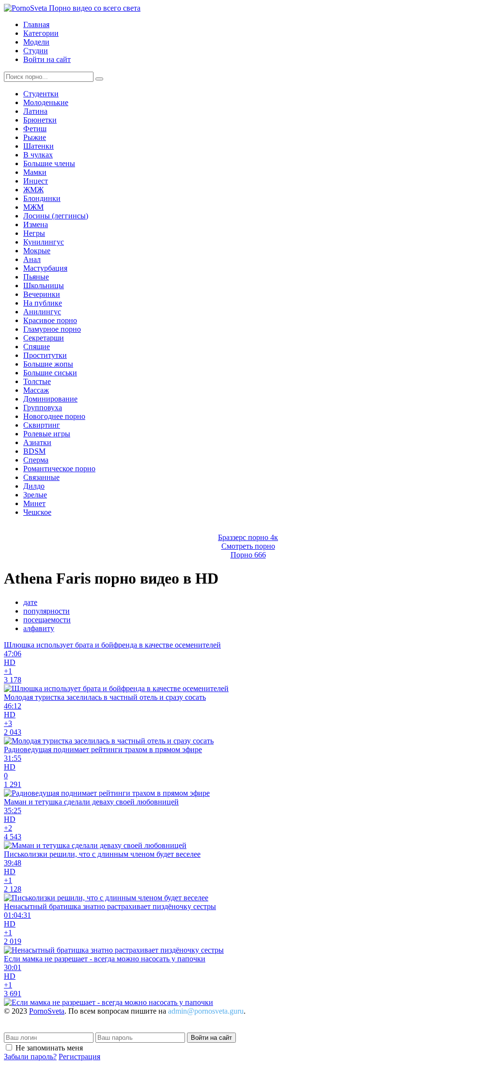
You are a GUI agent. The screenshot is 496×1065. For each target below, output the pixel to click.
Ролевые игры (46, 434)
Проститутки (45, 355)
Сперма (35, 460)
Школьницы (43, 285)
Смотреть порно (248, 546)
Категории (41, 33)
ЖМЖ (33, 189)
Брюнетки (40, 120)
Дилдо (34, 486)
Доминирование (50, 399)
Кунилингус (43, 242)
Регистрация (79, 1056)
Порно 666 (248, 555)
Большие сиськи (50, 373)
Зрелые (35, 495)
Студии (35, 50)
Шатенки (38, 146)
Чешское (37, 512)
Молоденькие (45, 102)
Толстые (37, 381)
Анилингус (42, 312)
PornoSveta (46, 1011)
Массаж (36, 390)
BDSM (34, 451)
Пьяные (36, 277)
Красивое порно (50, 320)
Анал (32, 259)
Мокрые (36, 251)
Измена (35, 224)
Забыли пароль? (30, 1056)
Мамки (34, 172)
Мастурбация (45, 268)
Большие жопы (48, 364)
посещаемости (47, 620)
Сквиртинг (41, 425)
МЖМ (33, 207)
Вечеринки (41, 294)
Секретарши (43, 338)
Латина (35, 111)
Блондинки (42, 198)
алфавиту (38, 628)
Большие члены (49, 163)
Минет (34, 503)
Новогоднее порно (54, 416)
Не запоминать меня (49, 1048)
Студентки (41, 94)
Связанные (41, 477)
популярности (46, 611)
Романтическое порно (59, 468)
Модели (36, 42)
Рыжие (34, 137)
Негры (34, 233)
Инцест (35, 181)
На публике (42, 303)
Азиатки (37, 442)
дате (30, 602)
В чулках (38, 155)
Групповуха (42, 407)
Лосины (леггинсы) (55, 216)
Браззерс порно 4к (248, 537)
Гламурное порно (52, 329)
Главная (36, 24)
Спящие (36, 346)
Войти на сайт (47, 59)
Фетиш (34, 128)
